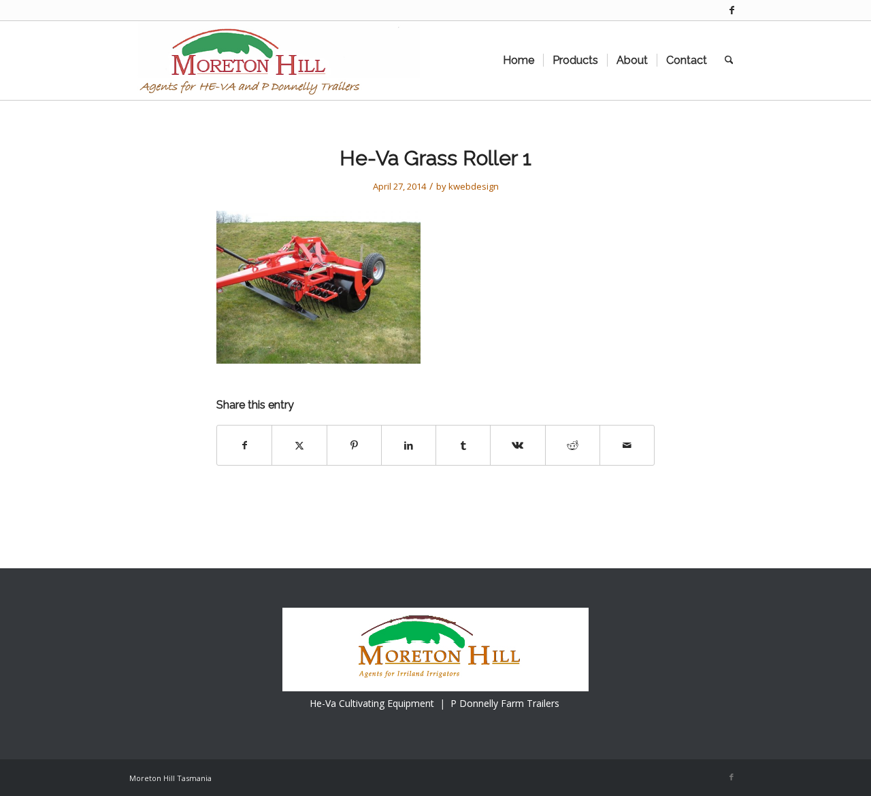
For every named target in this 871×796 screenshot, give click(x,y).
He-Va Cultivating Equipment (372, 703)
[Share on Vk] (517, 445)
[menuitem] (518, 60)
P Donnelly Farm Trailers (504, 703)
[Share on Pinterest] (354, 445)
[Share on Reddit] (572, 445)
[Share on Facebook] (244, 445)
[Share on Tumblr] (463, 445)
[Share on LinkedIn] (409, 445)
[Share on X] (299, 445)
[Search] (729, 60)
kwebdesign (473, 186)
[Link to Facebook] (731, 10)
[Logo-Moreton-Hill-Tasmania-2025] (274, 60)
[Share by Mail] (627, 445)
